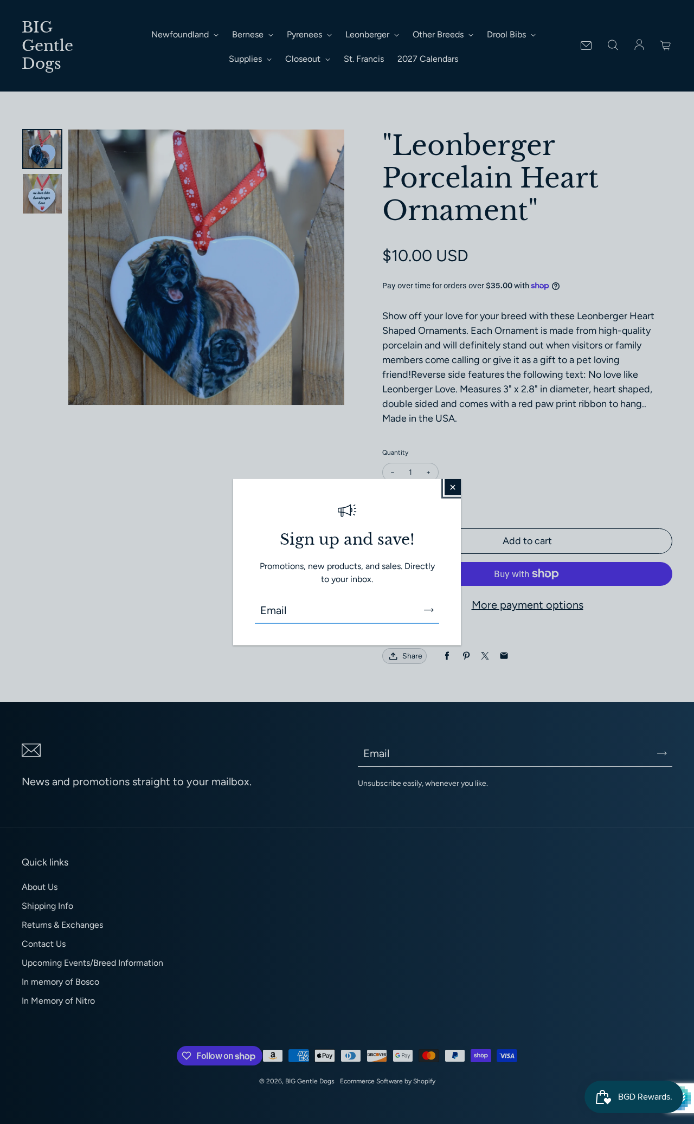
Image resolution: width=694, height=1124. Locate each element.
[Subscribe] (429, 609)
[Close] (453, 487)
